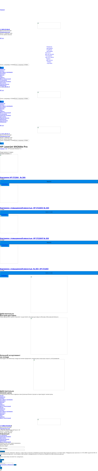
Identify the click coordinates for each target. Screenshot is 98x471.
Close (15, 464)
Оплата (2, 14)
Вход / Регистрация (5, 22)
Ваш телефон (3, 448)
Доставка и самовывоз (6, 15)
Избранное (3, 45)
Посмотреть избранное (6, 464)
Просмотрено (4, 120)
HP (6, 148)
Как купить (3, 43)
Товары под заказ (49, 62)
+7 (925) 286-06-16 (5, 86)
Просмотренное (4, 44)
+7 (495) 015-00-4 (5, 426)
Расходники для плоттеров (49, 56)
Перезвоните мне (5, 32)
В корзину (4, 214)
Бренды (2, 18)
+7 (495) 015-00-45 (5, 29)
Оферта (2, 20)
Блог (1, 19)
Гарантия (2, 12)
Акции (1, 11)
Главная (2, 148)
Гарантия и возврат (5, 41)
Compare (2, 459)
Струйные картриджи (49, 50)
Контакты (2, 16)
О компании (3, 40)
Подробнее (4, 184)
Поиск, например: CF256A (7, 65)
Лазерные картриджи (49, 47)
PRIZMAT (2, 10)
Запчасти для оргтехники (49, 53)
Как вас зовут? (4, 446)
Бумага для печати (49, 59)
